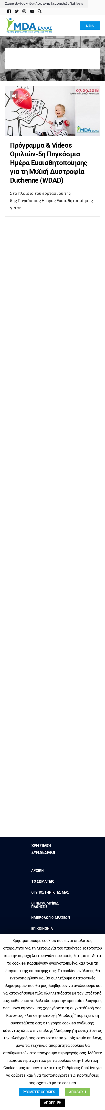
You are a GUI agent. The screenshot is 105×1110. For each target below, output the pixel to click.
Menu (90, 25)
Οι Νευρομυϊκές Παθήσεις (45, 905)
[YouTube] (31, 11)
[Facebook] (8, 11)
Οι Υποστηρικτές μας (50, 892)
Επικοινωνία (42, 929)
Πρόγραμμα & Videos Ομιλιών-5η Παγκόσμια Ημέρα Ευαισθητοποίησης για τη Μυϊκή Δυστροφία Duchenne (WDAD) (48, 162)
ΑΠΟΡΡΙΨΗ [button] (52, 1103)
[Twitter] (16, 11)
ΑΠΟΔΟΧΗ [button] (77, 1092)
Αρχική (37, 870)
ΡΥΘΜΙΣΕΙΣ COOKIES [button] (39, 1092)
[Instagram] (24, 11)
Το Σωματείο (42, 881)
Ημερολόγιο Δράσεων (50, 918)
